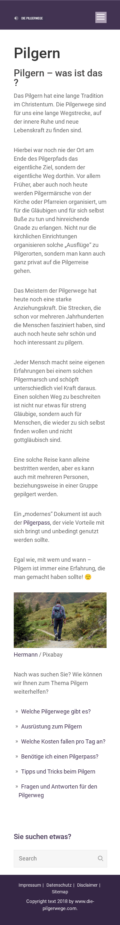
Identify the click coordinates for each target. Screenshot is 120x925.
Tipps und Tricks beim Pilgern (58, 771)
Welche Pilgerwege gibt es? (56, 711)
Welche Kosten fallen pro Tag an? (63, 741)
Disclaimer (87, 885)
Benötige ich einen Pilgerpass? (60, 756)
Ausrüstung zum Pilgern (51, 726)
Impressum (30, 885)
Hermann (26, 654)
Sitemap (60, 891)
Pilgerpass (36, 522)
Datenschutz (59, 885)
